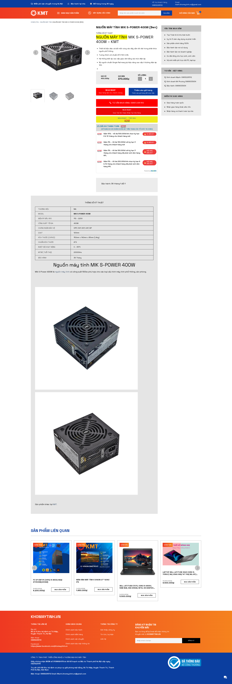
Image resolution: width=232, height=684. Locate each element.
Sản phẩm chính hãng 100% (177, 43)
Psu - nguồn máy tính (44, 22)
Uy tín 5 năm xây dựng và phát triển (181, 39)
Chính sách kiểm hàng (74, 634)
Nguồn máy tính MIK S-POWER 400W (94, 265)
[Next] (87, 52)
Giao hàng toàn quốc (175, 103)
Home (33, 22)
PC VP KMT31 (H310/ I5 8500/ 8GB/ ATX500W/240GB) (47, 581)
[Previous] (35, 52)
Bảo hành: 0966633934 (176, 86)
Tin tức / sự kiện (106, 634)
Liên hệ (103, 639)
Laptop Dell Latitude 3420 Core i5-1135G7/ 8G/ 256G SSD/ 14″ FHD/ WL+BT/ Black (179, 573)
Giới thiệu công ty (107, 630)
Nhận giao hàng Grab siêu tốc (179, 107)
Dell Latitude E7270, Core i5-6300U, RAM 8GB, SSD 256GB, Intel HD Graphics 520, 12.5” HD (137, 587)
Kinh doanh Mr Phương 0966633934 (181, 81)
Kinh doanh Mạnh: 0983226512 (179, 77)
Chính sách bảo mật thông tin (78, 643)
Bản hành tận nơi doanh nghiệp (179, 52)
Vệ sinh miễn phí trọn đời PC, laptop (181, 60)
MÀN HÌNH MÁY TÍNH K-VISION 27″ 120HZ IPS (92, 581)
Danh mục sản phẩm (70, 13)
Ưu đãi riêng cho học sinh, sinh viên (181, 56)
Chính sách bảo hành (74, 630)
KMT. (55, 504)
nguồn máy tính (62, 271)
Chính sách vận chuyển (75, 639)
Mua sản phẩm (143, 91)
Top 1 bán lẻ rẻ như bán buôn (178, 35)
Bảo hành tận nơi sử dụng (177, 47)
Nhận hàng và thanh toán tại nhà (180, 111)
